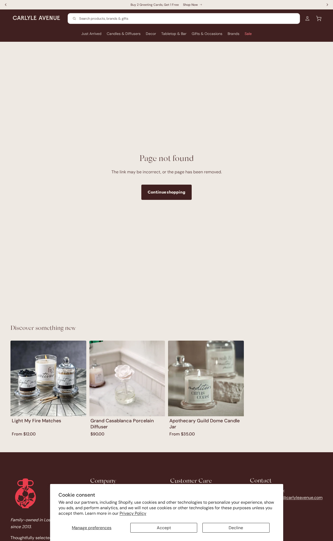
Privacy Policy (133, 513)
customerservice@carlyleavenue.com (286, 497)
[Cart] (319, 18)
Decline (236, 527)
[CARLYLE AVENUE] (25, 493)
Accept (164, 527)
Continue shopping (166, 192)
